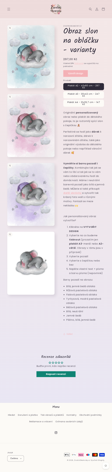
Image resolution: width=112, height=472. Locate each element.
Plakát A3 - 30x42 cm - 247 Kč (84, 94)
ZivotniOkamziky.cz (82, 460)
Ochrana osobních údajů (69, 421)
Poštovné (79, 63)
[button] (9, 9)
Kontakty (71, 415)
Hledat (11, 415)
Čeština (14, 458)
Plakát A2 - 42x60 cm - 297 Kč (84, 86)
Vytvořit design (75, 73)
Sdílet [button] (70, 334)
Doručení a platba (28, 415)
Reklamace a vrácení (40, 421)
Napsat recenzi (56, 374)
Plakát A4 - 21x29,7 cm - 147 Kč (83, 103)
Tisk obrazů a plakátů (52, 415)
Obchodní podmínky (90, 415)
